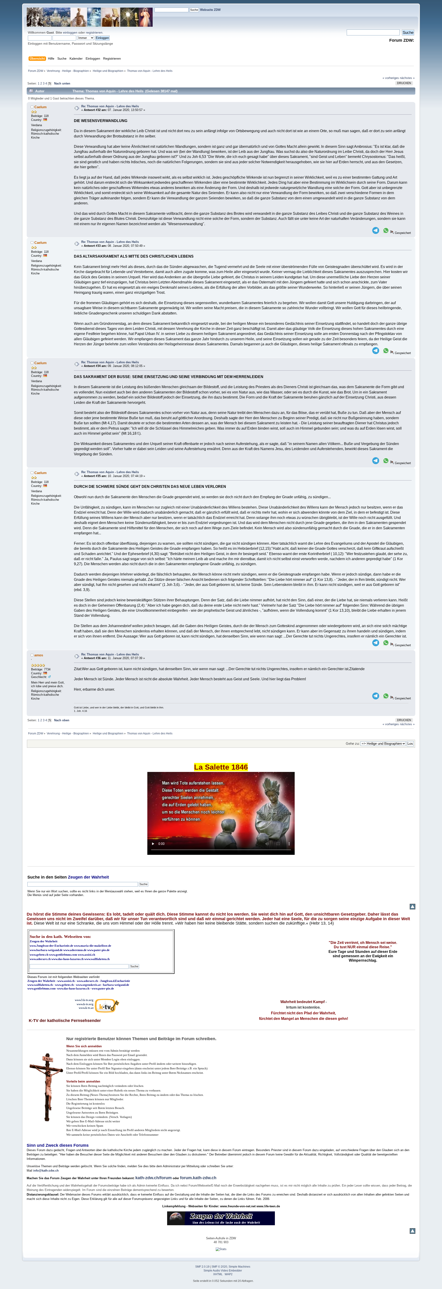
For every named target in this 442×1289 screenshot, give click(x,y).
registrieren (94, 32)
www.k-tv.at (86, 1008)
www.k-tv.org (85, 1004)
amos (38, 655)
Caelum (40, 107)
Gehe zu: (353, 743)
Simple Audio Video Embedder (223, 1270)
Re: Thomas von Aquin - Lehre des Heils (110, 106)
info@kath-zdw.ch (46, 1170)
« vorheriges (391, 78)
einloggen (70, 32)
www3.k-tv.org (84, 1000)
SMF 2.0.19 (202, 1266)
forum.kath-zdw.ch (198, 1178)
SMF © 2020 (219, 1266)
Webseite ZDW (210, 10)
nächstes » (407, 78)
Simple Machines (239, 1266)
